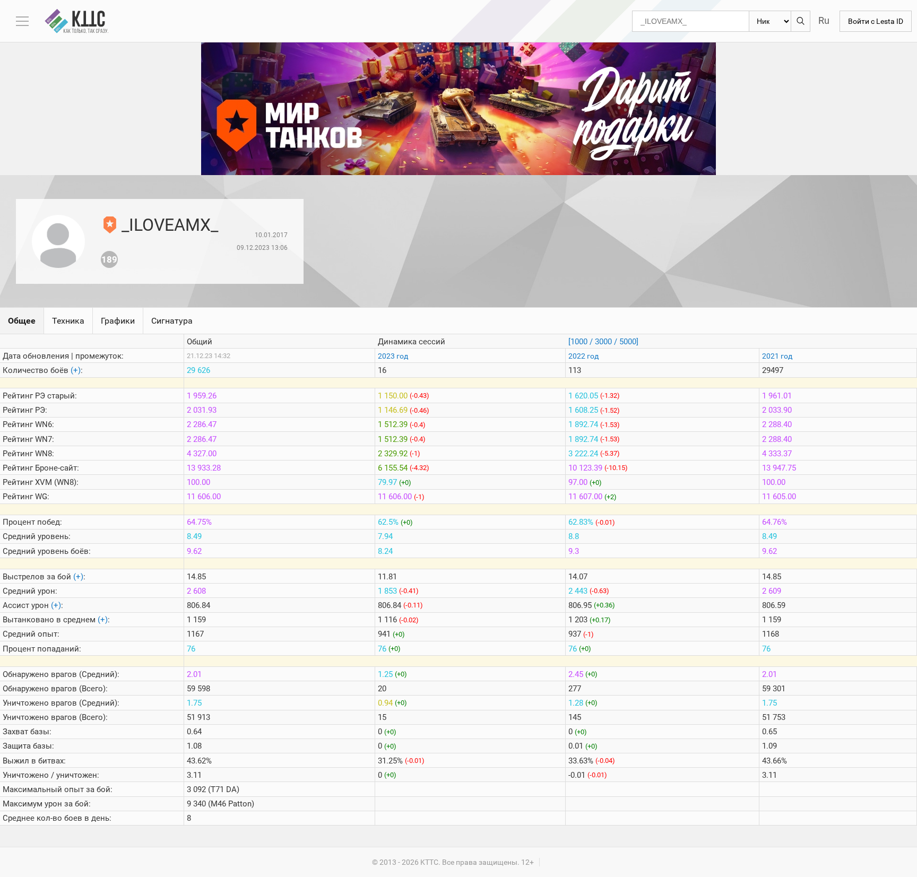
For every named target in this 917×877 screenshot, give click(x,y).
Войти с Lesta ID (875, 21)
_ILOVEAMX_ (170, 225)
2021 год (777, 356)
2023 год (393, 356)
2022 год (583, 356)
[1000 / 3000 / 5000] (603, 341)
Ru (823, 20)
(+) (76, 370)
